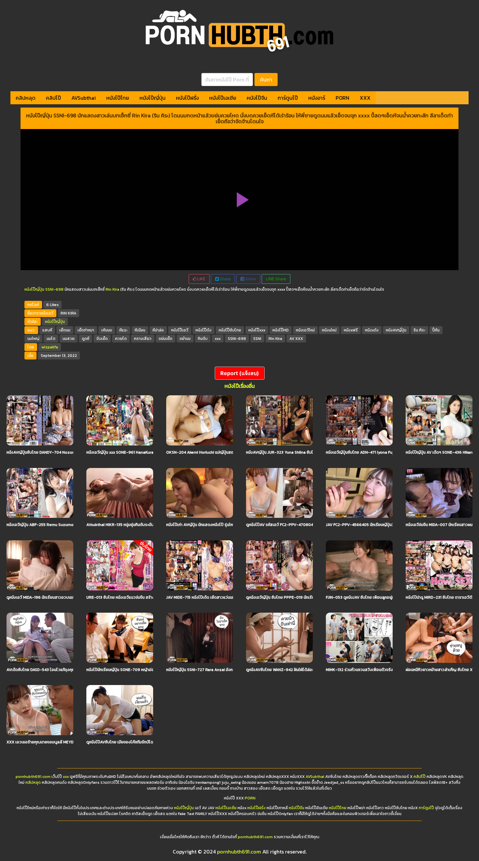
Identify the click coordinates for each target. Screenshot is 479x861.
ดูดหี (85, 339)
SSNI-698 (54, 289)
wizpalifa (49, 347)
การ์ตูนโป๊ (288, 98)
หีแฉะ (123, 330)
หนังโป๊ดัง (203, 330)
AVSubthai (83, 98)
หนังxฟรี (351, 330)
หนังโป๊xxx (256, 330)
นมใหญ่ (33, 339)
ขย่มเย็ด (165, 339)
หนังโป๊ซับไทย (230, 330)
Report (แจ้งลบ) (239, 373)
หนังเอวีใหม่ (305, 330)
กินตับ (203, 339)
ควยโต (121, 339)
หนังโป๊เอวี (179, 330)
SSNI (257, 339)
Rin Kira (112, 289)
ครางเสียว (143, 339)
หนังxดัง (372, 330)
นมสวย (69, 339)
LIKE (200, 278)
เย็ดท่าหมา (86, 330)
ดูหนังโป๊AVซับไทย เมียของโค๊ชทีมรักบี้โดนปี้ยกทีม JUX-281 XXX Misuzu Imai (150, 742)
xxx (218, 339)
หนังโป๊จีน (257, 98)
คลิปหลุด (26, 98)
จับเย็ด (102, 339)
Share (225, 278)
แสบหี (47, 330)
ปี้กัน (436, 330)
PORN (342, 98)
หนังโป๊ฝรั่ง (187, 98)
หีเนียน (140, 330)
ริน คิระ (419, 330)
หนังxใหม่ (329, 330)
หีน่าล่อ (158, 330)
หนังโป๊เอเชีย (222, 98)
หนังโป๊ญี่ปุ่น (152, 98)
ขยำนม (185, 339)
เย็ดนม (64, 330)
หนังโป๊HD (280, 330)
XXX (365, 98)
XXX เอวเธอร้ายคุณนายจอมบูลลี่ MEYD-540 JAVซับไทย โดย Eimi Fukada (69, 742)
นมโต (51, 339)
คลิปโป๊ (53, 98)
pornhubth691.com (33, 777)
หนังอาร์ (316, 98)
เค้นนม (106, 330)
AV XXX (296, 339)
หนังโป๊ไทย (117, 98)
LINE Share (276, 278)
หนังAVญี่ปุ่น (396, 330)
